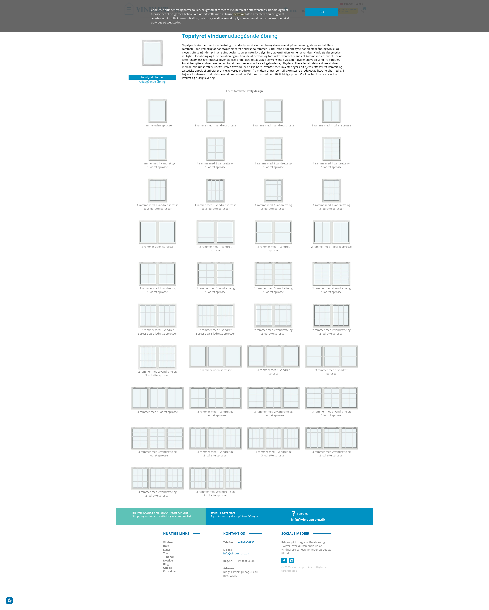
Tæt (321, 12)
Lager (166, 549)
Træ (165, 553)
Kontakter (169, 571)
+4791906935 (246, 542)
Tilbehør (168, 557)
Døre (166, 546)
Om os (167, 568)
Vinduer (168, 542)
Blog (166, 564)
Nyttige (168, 560)
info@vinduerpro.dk (308, 519)
